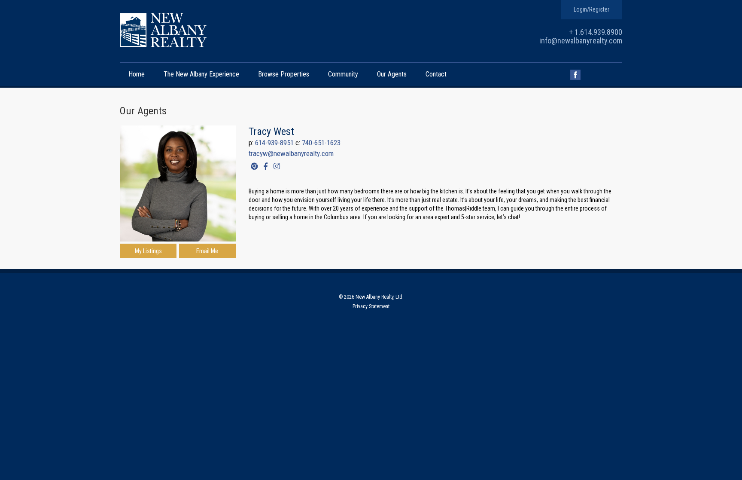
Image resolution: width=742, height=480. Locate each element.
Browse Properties (283, 74)
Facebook (575, 75)
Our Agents (392, 74)
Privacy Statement (371, 306)
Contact (436, 74)
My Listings (148, 251)
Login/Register (591, 9)
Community (343, 74)
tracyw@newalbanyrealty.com (291, 153)
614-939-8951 (274, 142)
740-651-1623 (321, 142)
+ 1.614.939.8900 (595, 32)
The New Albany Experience (201, 74)
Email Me (207, 251)
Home (136, 74)
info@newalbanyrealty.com (580, 40)
